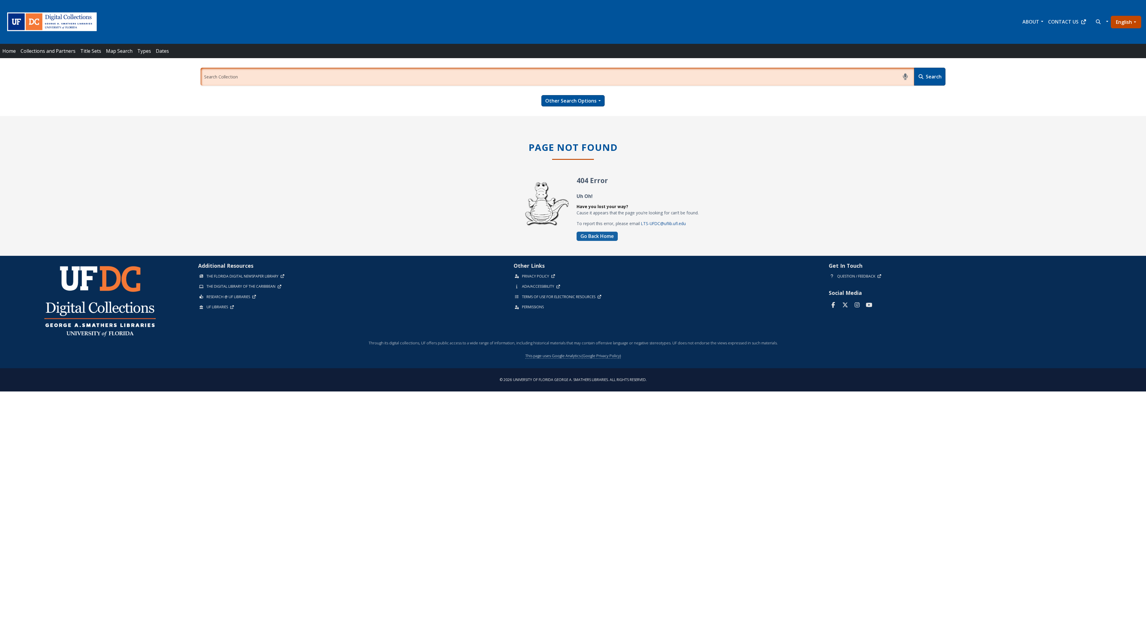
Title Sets (90, 51)
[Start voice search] (905, 76)
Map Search (119, 51)
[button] (1101, 22)
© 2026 (573, 379)
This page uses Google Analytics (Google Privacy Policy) (573, 355)
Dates (162, 51)
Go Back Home (597, 236)
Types (144, 51)
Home (9, 51)
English (1124, 22)
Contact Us (1063, 21)
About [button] (1030, 21)
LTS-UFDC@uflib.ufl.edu (663, 223)
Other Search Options (571, 100)
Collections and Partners (48, 51)
